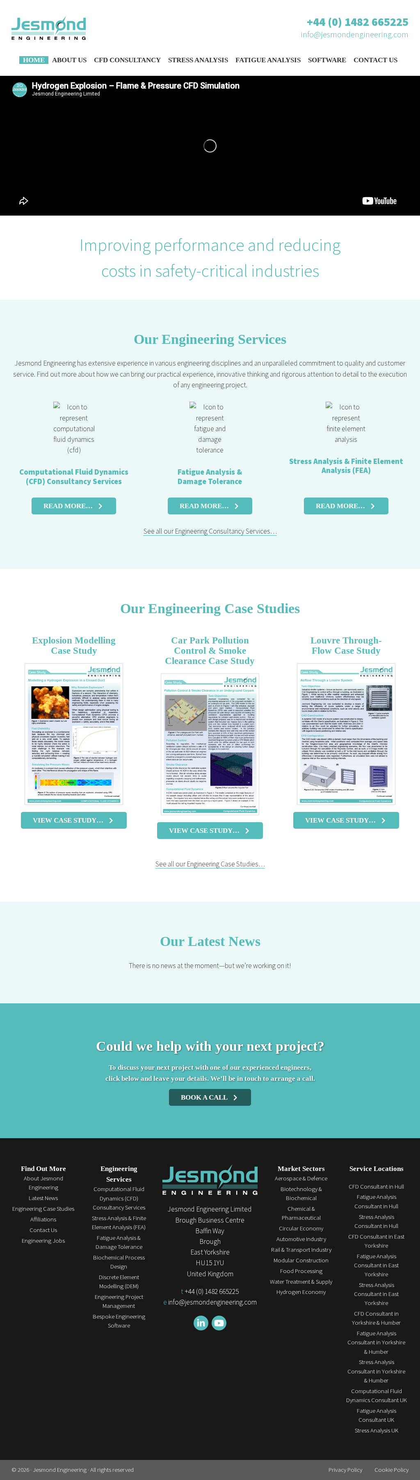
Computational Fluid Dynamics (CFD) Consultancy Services (73, 476)
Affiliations (43, 1219)
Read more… (68, 506)
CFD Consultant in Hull (376, 1186)
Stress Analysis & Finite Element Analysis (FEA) (346, 465)
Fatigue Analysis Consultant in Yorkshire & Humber (376, 1342)
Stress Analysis (198, 60)
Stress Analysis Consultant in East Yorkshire (376, 1294)
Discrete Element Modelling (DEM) (119, 1281)
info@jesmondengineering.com (355, 34)
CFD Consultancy (127, 60)
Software (327, 60)
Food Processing (301, 1271)
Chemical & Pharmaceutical (301, 1213)
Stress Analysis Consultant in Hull (376, 1221)
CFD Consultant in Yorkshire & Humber (376, 1317)
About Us (69, 60)
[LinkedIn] (201, 1323)
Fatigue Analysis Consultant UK (376, 1415)
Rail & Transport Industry (301, 1249)
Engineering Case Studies (43, 1208)
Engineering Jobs (43, 1240)
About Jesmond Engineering (43, 1182)
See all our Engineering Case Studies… (210, 863)
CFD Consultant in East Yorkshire (376, 1240)
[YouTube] (219, 1323)
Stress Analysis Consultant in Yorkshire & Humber (376, 1371)
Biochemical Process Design (119, 1261)
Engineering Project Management (119, 1301)
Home (34, 60)
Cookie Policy (391, 1469)
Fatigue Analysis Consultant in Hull (376, 1201)
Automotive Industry (301, 1239)
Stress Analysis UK (376, 1430)
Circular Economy (301, 1228)
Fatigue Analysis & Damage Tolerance (210, 476)
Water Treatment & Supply (301, 1281)
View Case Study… (68, 820)
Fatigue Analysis (268, 60)
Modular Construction (301, 1260)
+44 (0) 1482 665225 (358, 21)
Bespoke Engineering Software (119, 1320)
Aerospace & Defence (301, 1178)
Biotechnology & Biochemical (301, 1193)
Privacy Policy (345, 1469)
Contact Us (375, 60)
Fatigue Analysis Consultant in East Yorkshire (376, 1265)
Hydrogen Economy (301, 1292)
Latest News (43, 1198)
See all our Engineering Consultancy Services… (210, 531)
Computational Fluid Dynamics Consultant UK (376, 1395)
